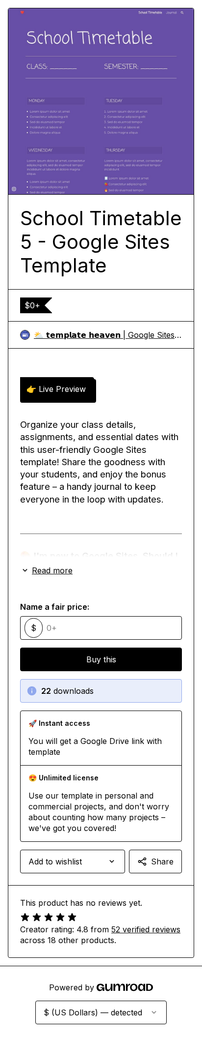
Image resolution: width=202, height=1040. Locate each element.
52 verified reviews (145, 929)
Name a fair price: (54, 607)
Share (162, 861)
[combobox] (72, 861)
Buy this (101, 659)
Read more (52, 570)
